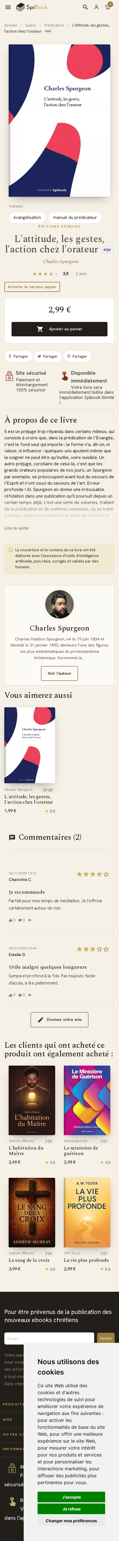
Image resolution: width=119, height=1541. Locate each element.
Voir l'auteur (59, 673)
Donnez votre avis (64, 1019)
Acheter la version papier (32, 286)
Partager (21, 356)
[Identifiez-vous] (99, 6)
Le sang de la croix (29, 1257)
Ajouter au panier (59, 329)
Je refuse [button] (71, 1508)
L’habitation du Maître (26, 1148)
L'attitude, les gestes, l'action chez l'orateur (28, 797)
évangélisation (27, 217)
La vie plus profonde (86, 1257)
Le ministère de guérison (81, 1148)
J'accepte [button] (71, 1497)
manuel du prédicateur (75, 217)
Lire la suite (16, 528)
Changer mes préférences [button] (71, 1520)
